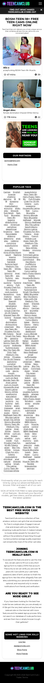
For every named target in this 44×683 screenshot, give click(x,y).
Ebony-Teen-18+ (12, 424)
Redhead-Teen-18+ (12, 415)
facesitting (9, 294)
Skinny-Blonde (31, 215)
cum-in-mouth (11, 385)
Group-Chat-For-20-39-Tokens (12, 311)
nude (31, 406)
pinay (27, 403)
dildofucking (11, 222)
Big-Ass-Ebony (33, 260)
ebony (26, 308)
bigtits (32, 276)
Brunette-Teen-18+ (14, 216)
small (30, 355)
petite (35, 245)
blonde (37, 220)
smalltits (8, 438)
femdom (29, 401)
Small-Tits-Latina (13, 465)
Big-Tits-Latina (32, 225)
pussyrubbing (11, 250)
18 (15, 199)
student (35, 341)
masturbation (11, 206)
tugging (9, 399)
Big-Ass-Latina (12, 417)
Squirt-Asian (31, 350)
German (35, 308)
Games (7, 192)
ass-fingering (13, 279)
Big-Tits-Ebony (30, 297)
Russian (17, 317)
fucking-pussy (12, 348)
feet (28, 211)
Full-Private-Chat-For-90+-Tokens (12, 287)
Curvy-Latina (30, 271)
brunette (34, 310)
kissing (12, 257)
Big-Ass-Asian (33, 416)
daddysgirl (31, 331)
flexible (30, 464)
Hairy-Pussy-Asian (31, 399)
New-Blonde (29, 336)
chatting (11, 197)
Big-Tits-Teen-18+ (12, 350)
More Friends (22, 654)
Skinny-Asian (30, 315)
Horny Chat (12, 165)
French (35, 236)
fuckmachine (30, 290)
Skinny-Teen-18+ (11, 343)
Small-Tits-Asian (32, 372)
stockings (28, 415)
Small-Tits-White (12, 420)
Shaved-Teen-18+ (12, 315)
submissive (30, 410)
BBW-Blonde (30, 396)
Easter (37, 457)
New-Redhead (31, 352)
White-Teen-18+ (14, 270)
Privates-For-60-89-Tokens (12, 332)
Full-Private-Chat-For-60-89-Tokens (12, 443)
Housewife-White (11, 375)
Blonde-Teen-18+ (11, 380)
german (30, 468)
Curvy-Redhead (31, 455)
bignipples (31, 420)
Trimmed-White (11, 471)
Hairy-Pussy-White (32, 317)
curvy (34, 436)
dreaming (8, 238)
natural (7, 461)
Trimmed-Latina (31, 255)
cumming (11, 243)
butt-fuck (11, 308)
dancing (7, 199)
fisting (15, 413)
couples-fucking (30, 392)
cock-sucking (11, 292)
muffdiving (30, 264)
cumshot (11, 364)
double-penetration (11, 305)
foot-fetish (9, 213)
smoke (36, 403)
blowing (8, 273)
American (15, 225)
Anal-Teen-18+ (12, 274)
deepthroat (11, 229)
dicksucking (11, 324)
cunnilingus (28, 259)
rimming (36, 250)
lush (36, 447)
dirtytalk (31, 413)
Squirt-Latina (11, 389)
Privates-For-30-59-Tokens (12, 358)
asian (7, 447)
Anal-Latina (11, 382)
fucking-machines (29, 281)
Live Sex (22, 642)
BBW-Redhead (30, 431)
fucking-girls (31, 287)
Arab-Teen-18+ (31, 446)
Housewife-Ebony (31, 278)
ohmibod (8, 459)
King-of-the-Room (12, 252)
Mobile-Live (30, 238)
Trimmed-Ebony (31, 257)
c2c (34, 378)
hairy (35, 306)
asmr (26, 436)
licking (8, 317)
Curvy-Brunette (32, 212)
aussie (32, 459)
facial (18, 334)
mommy (27, 441)
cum (26, 424)
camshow (12, 227)
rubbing (14, 241)
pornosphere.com (12, 161)
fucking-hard (11, 264)
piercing (28, 445)
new (6, 225)
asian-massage (12, 407)
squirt (8, 255)
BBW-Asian (30, 345)
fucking (17, 283)
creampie (9, 327)
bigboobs (16, 345)
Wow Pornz (22, 650)
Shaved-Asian (31, 338)
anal (17, 459)
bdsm (27, 378)
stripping (14, 201)
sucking (7, 283)
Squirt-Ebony (31, 227)
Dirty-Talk (11, 352)
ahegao (35, 394)
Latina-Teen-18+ (11, 341)
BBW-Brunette (31, 294)
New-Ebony (30, 313)
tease (26, 322)
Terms (25, 677)
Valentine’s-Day (30, 408)
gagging (14, 338)
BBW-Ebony (30, 422)
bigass (14, 436)
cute (8, 371)
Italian (26, 341)
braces (27, 380)
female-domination (11, 321)
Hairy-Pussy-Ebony (32, 273)
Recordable (11, 234)
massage (11, 259)
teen (17, 232)
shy (11, 248)
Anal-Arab (28, 429)
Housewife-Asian (31, 387)
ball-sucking (13, 400)
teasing (11, 220)
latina (31, 252)
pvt (25, 310)
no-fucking (12, 402)
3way (27, 434)
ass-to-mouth (13, 372)
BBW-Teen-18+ (33, 284)
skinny (10, 285)
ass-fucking (12, 277)
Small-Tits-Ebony (31, 292)
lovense (11, 194)
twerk (28, 452)
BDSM (26, 343)
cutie (38, 401)
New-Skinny (30, 269)
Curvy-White (31, 266)
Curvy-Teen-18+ (11, 468)
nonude (31, 389)
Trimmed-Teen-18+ (12, 366)
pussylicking (31, 192)
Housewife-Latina (31, 208)
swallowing (11, 394)
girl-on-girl (31, 359)
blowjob (14, 211)
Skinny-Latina (30, 229)
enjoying (8, 208)
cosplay (35, 343)
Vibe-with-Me (30, 299)
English (16, 192)
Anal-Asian (30, 329)
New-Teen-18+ (30, 194)
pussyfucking (11, 245)
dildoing (11, 236)
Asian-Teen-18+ (30, 241)
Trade (18, 677)
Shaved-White (12, 369)
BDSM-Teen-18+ (32, 383)
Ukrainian (27, 362)
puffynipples (31, 357)
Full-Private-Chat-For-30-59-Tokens (32, 201)
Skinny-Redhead (33, 222)
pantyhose (31, 443)
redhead (27, 220)
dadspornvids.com (22, 646)
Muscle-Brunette (31, 450)
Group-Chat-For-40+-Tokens (13, 452)
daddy (26, 394)
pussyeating (11, 457)
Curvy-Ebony (32, 320)
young (7, 345)
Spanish (12, 301)
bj (37, 429)
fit (38, 336)
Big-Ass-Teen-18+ (12, 328)
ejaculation (11, 396)
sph (34, 438)
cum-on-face (12, 378)
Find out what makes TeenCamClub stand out (22, 10)
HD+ (11, 204)
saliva (27, 438)
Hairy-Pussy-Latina (31, 325)
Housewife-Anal (11, 387)
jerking (18, 299)
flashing (17, 255)
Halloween (31, 375)
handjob (11, 262)
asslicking (12, 362)
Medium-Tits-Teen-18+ (11, 267)
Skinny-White (11, 392)
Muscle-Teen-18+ (31, 461)
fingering (7, 232)
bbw (34, 434)
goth (36, 441)
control (35, 427)
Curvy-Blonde (30, 334)
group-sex (30, 348)
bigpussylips (31, 466)
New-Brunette (30, 218)
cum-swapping (32, 205)
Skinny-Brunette (12, 422)
